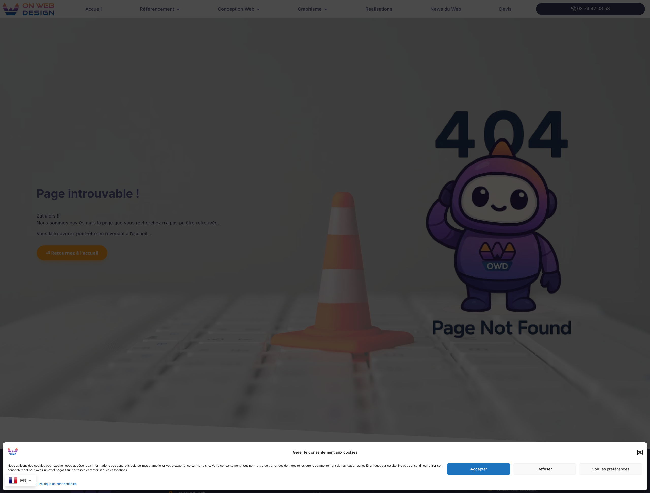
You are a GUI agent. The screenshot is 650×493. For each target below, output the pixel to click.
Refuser (545, 469)
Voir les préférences (610, 469)
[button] (639, 452)
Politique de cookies (22, 484)
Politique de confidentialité (58, 484)
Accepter (478, 469)
